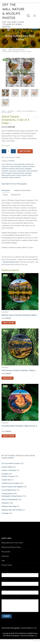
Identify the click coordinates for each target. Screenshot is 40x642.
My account (6, 552)
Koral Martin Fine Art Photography (14, 184)
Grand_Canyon (19, 168)
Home (4, 49)
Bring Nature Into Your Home (12, 543)
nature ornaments (32, 171)
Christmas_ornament (8, 168)
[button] (35, 60)
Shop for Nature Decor (16, 49)
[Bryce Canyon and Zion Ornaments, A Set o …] (37, 117)
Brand (5, 195)
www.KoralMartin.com (28, 628)
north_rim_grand (7, 173)
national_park (21, 171)
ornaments (28, 173)
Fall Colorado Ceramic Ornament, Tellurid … (19, 370)
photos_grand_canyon (9, 175)
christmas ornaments (28, 166)
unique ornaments (14, 177)
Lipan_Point (12, 171)
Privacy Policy (7, 565)
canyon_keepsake (15, 166)
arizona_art (8, 164)
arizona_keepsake (19, 164)
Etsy (12, 458)
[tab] (6, 190)
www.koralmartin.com (11, 262)
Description (6, 190)
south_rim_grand (21, 175)
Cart (3, 561)
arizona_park (29, 164)
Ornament (11, 111)
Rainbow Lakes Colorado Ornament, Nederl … (20, 315)
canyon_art (5, 166)
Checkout (5, 556)
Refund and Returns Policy (11, 547)
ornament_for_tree (18, 173)
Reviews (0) (15, 195)
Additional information (22, 190)
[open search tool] (28, 15)
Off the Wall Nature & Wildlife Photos (13, 11)
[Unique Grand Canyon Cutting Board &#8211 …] (34, 117)
